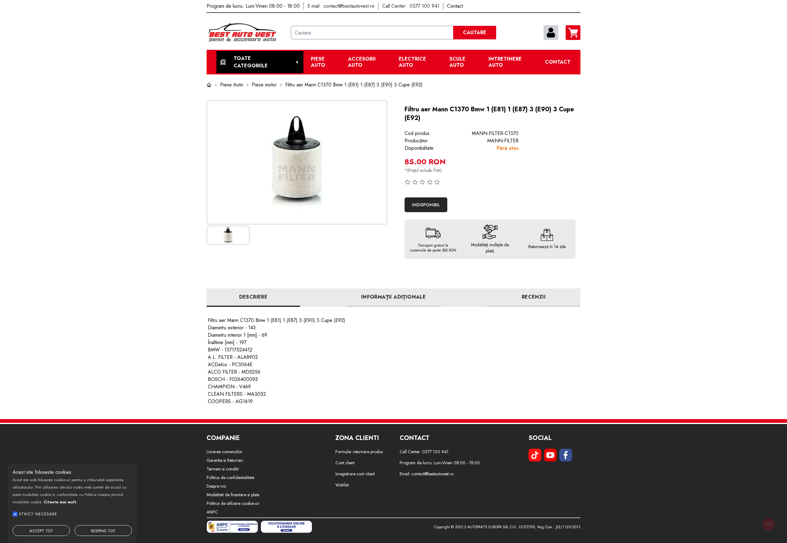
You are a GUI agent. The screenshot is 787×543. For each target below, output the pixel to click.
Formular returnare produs (359, 452)
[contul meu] (551, 33)
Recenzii (534, 296)
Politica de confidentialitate (230, 477)
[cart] (573, 33)
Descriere (253, 296)
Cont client (344, 463)
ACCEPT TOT (41, 531)
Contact (558, 62)
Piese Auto (318, 62)
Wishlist (342, 485)
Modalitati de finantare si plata (233, 495)
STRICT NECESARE (38, 514)
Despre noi (216, 486)
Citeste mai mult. (60, 502)
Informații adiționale (393, 296)
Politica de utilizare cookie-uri (233, 503)
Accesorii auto (362, 62)
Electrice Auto (412, 62)
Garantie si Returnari (225, 460)
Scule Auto (457, 62)
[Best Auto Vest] (246, 32)
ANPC (212, 512)
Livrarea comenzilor (224, 452)
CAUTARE (474, 32)
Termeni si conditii (223, 469)
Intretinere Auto (505, 62)
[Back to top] (768, 524)
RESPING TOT (103, 531)
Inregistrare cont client (355, 474)
